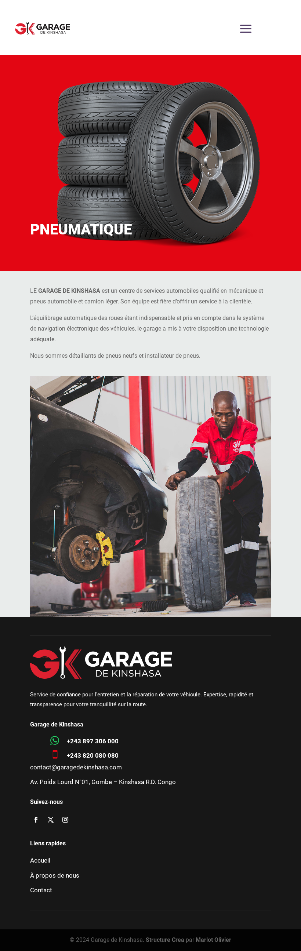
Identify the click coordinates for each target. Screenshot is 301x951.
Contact (41, 890)
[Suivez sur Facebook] (36, 820)
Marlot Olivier (213, 939)
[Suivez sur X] (51, 820)
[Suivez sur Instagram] (65, 820)
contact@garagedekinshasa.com (76, 767)
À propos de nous (54, 875)
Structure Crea (165, 939)
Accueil (40, 860)
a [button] (246, 29)
